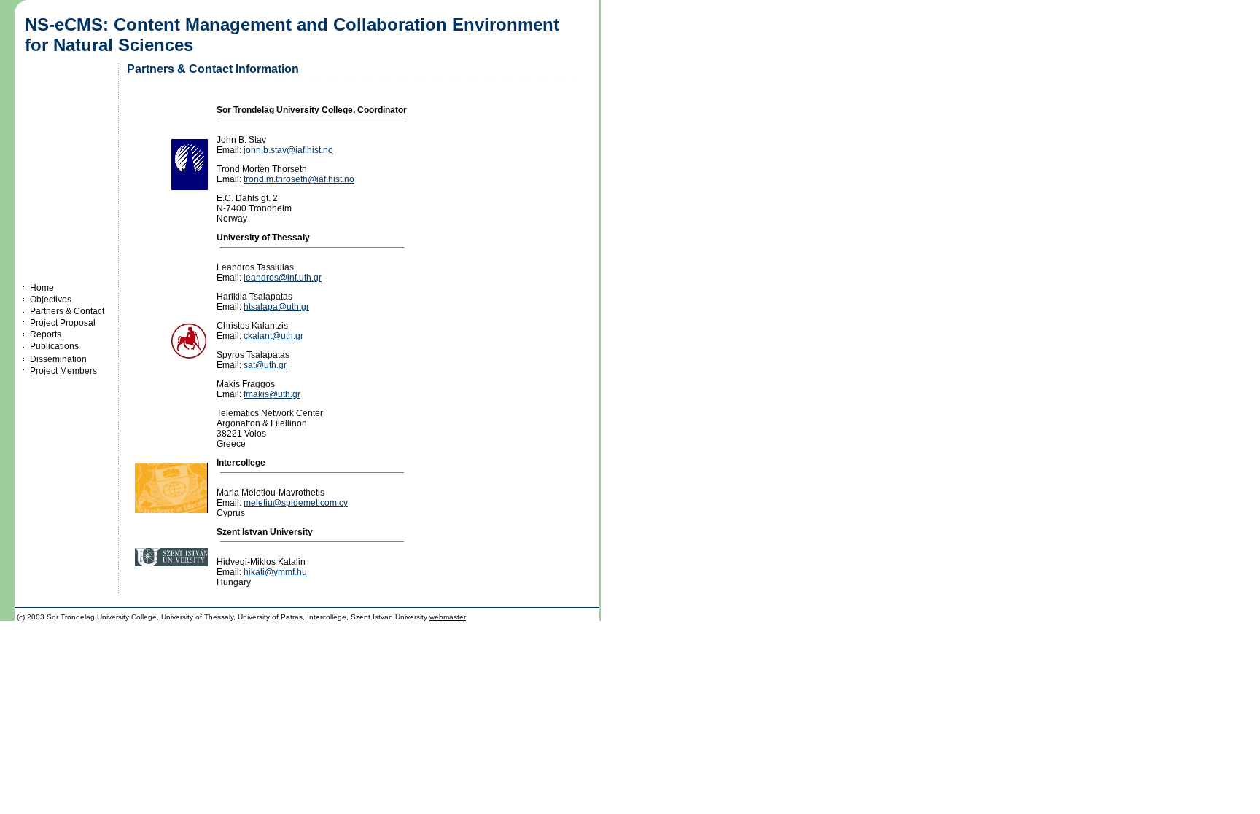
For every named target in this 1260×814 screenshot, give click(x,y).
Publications (54, 346)
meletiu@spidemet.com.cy (296, 503)
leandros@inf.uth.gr (283, 278)
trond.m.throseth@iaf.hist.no (299, 179)
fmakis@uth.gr (272, 394)
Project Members (63, 371)
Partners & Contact (67, 311)
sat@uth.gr (265, 365)
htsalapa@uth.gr (276, 307)
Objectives (50, 299)
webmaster (447, 617)
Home (42, 288)
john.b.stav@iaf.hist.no (288, 150)
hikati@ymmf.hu (275, 572)
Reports (45, 334)
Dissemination (58, 359)
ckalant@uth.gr (273, 336)
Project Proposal (63, 323)
